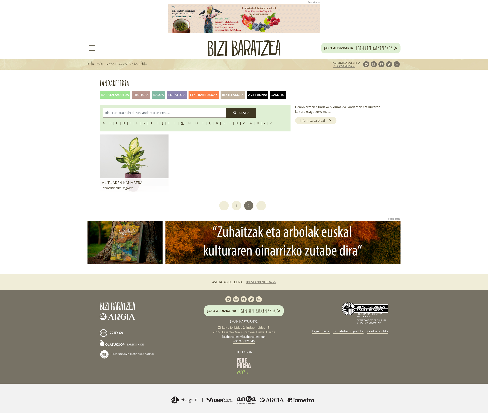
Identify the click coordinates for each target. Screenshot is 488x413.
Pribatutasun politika (348, 331)
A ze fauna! (257, 95)
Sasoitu (277, 95)
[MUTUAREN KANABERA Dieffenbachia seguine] (134, 163)
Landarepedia (114, 83)
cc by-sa (116, 333)
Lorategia (176, 95)
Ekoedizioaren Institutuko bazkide (133, 354)
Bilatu (243, 113)
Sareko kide (135, 344)
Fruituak (141, 95)
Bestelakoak (233, 95)
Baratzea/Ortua (115, 95)
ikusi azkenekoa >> (344, 66)
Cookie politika (377, 331)
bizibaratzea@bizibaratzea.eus (244, 337)
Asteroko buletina (346, 62)
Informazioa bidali (313, 120)
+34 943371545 (244, 341)
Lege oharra (321, 331)
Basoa (158, 95)
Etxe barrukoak (204, 95)
